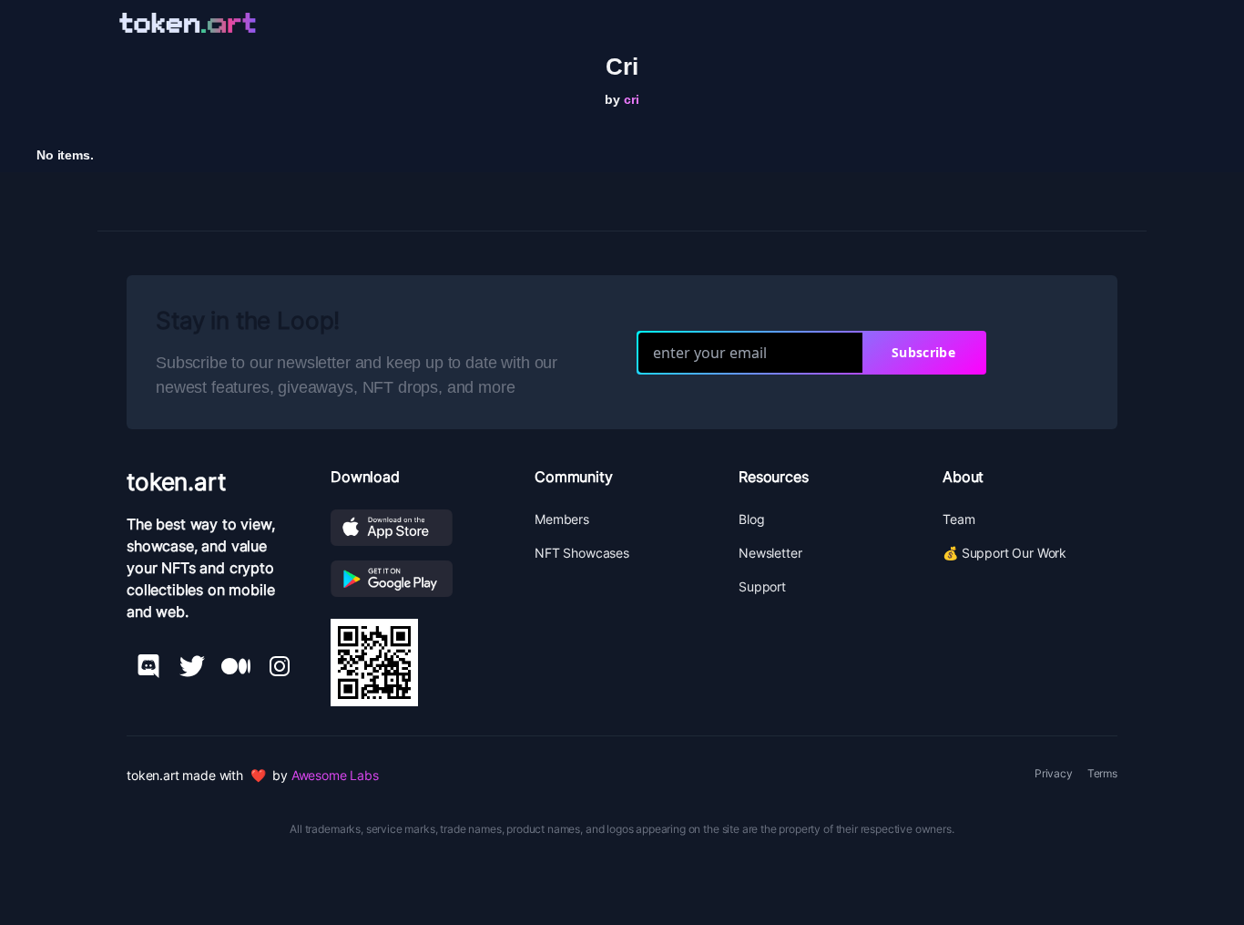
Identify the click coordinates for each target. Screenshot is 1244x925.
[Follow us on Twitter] (192, 666)
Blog (751, 519)
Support (762, 586)
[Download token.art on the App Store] (418, 527)
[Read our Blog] (236, 666)
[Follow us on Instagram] (279, 666)
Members (562, 519)
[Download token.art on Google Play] (418, 578)
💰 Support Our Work (1004, 552)
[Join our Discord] (148, 666)
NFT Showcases (582, 552)
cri (631, 99)
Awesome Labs (335, 775)
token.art (176, 482)
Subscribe (923, 352)
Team (958, 519)
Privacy (1054, 773)
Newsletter (770, 552)
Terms (1102, 773)
